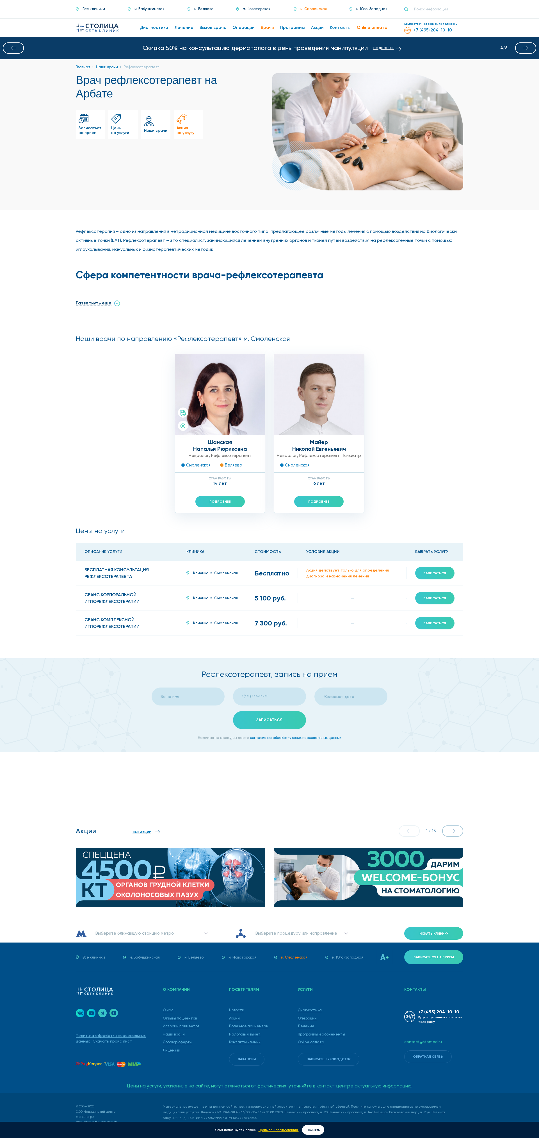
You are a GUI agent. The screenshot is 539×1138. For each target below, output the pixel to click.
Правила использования (279, 1130)
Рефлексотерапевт (231, 455)
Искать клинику (433, 934)
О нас (168, 1010)
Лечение (306, 1026)
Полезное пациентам (248, 1026)
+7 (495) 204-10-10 (438, 1011)
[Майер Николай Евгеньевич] (319, 394)
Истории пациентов (181, 1026)
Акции (234, 1018)
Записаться (435, 573)
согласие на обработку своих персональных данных (295, 738)
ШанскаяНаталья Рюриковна (220, 445)
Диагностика (310, 1010)
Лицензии (171, 1050)
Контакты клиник (245, 1042)
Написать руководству (329, 1059)
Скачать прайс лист (112, 1041)
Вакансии (247, 1059)
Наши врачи (174, 1034)
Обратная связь (428, 1057)
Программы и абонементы (321, 1034)
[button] (13, 48)
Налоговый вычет (245, 1034)
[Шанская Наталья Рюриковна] (220, 394)
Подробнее (220, 502)
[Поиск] (408, 9)
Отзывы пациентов (180, 1018)
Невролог (199, 455)
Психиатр (351, 455)
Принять (313, 1130)
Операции (307, 1018)
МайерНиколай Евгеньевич (319, 445)
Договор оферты (177, 1042)
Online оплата (311, 1042)
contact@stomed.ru (423, 1041)
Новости (236, 1010)
